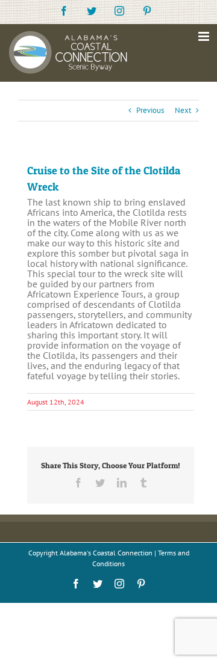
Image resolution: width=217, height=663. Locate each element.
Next (183, 110)
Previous (150, 110)
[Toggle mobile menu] (204, 36)
